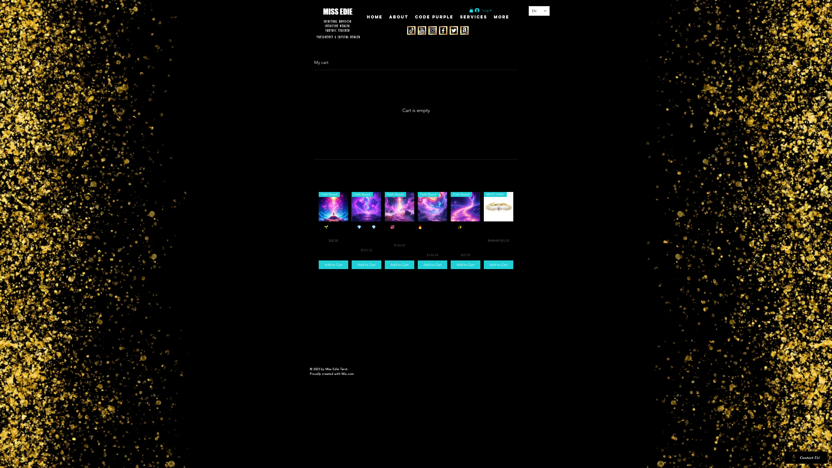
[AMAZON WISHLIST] (464, 30)
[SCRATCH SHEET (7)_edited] (411, 30)
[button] (471, 10)
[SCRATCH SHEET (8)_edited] (422, 30)
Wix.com (347, 374)
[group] (416, 230)
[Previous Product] (312, 206)
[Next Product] (519, 206)
